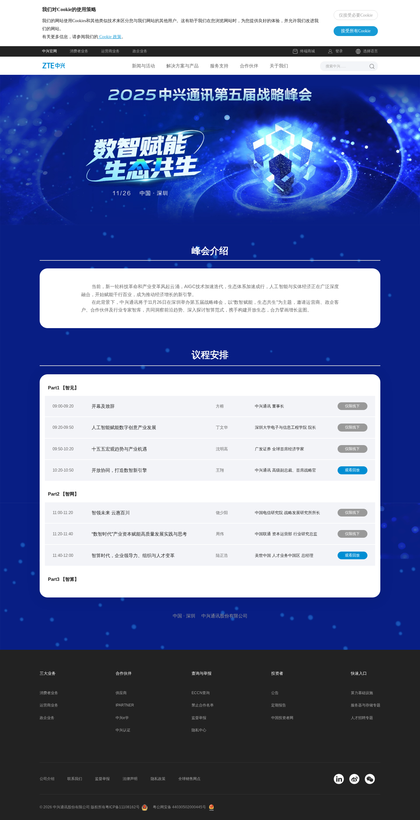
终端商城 (307, 51)
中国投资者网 (282, 718)
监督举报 (199, 718)
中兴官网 (49, 51)
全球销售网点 (189, 779)
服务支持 (219, 65)
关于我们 (279, 65)
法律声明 (130, 779)
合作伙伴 (249, 65)
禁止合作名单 (203, 705)
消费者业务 (79, 51)
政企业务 (140, 51)
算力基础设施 (362, 693)
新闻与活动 (143, 65)
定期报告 (278, 705)
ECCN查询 (201, 693)
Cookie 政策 (109, 36)
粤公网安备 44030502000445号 (179, 807)
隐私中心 (199, 730)
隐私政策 (158, 779)
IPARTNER (125, 705)
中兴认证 (123, 730)
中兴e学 (122, 718)
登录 (339, 51)
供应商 (121, 693)
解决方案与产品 (182, 65)
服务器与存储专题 (365, 705)
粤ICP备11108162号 (122, 807)
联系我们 (74, 779)
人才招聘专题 (362, 718)
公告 (275, 693)
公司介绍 (47, 779)
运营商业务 (110, 51)
